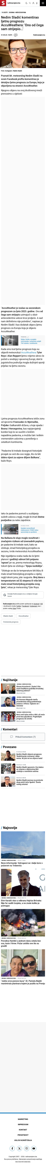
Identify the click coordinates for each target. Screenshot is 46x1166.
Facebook (25, 606)
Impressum (23, 1124)
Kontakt (23, 1129)
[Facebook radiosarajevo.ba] (12, 1148)
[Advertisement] (23, 201)
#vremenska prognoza (10, 622)
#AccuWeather (23, 616)
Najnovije (10, 827)
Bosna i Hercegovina (17, 12)
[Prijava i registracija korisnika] (33, 3)
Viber (14, 608)
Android (36, 604)
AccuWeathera (28, 352)
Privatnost (23, 1135)
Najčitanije (10, 680)
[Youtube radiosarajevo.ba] (33, 1148)
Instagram (33, 606)
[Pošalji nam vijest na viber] (26, 1148)
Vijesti (5, 12)
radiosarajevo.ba (31, 1156)
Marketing (23, 1119)
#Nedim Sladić (8, 616)
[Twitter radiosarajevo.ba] (19, 1148)
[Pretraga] (30, 3)
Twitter (18, 606)
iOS (41, 604)
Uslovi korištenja (23, 1140)
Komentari (10, 729)
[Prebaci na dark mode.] (26, 3)
